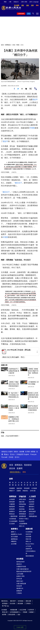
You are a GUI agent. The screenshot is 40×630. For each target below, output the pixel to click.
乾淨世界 (31, 609)
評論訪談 (22, 496)
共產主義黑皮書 (21, 583)
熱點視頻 (19, 488)
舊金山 (6, 454)
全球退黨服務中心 (15, 612)
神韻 (5, 2)
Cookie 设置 (20, 627)
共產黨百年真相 (21, 566)
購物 (24, 472)
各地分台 (16, 2)
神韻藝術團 (13, 609)
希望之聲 (4, 612)
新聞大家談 (22, 499)
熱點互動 (21, 502)
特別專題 (19, 559)
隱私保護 (28, 601)
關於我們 (13, 601)
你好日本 (28, 534)
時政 (18, 45)
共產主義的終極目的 (22, 569)
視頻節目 (28, 465)
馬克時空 (21, 521)
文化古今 (31, 514)
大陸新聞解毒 (23, 523)
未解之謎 (31, 499)
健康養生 (14, 529)
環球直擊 (12, 502)
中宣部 (32, 128)
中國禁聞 (12, 504)
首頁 (2, 45)
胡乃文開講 (14, 536)
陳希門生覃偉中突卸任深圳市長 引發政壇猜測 (33, 408)
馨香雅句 (31, 506)
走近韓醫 (13, 544)
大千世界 (28, 546)
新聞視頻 (12, 496)
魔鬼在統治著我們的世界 (23, 571)
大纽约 (10, 451)
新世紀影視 (11, 614)
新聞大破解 (22, 511)
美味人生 (28, 541)
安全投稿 (12, 603)
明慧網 (25, 612)
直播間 (19, 468)
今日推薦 (34, 488)
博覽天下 (12, 490)
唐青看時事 (22, 516)
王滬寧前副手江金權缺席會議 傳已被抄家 (13, 371)
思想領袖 (21, 509)
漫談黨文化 (19, 588)
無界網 (4, 614)
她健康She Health (16, 534)
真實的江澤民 (20, 576)
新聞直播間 (21, 13)
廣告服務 (20, 603)
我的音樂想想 (30, 556)
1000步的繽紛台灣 (31, 552)
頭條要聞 (12, 488)
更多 (19, 614)
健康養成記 (14, 539)
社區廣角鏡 (12, 518)
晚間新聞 (12, 506)
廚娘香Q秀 (29, 548)
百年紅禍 (19, 578)
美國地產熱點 (33, 516)
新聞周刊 (12, 511)
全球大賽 (32, 490)
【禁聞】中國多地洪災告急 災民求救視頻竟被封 (13, 384)
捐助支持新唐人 (15, 472)
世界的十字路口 (24, 518)
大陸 (13, 45)
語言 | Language (34, 2)
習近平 (35, 100)
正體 (22, 2)
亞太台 (12, 454)
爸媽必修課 (32, 511)
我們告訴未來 (20, 561)
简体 (26, 2)
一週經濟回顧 (13, 516)
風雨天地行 (19, 581)
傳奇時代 (19, 564)
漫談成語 (31, 509)
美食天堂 (28, 539)
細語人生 (21, 526)
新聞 (11, 479)
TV (29, 13)
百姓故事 (19, 586)
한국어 (17, 457)
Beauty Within (30, 544)
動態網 (31, 612)
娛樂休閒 (29, 529)
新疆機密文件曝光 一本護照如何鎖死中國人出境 (13, 419)
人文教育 (32, 496)
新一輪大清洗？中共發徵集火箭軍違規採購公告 (13, 395)
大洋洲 (27, 451)
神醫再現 (13, 541)
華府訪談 (12, 514)
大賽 (10, 2)
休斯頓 (33, 451)
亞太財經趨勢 (13, 521)
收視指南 (20, 601)
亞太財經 (12, 523)
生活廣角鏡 (29, 532)
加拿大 (16, 451)
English (26, 454)
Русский (4, 457)
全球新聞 (12, 499)
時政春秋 (21, 506)
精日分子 (18, 183)
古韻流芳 (31, 504)
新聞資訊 (8, 45)
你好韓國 (28, 536)
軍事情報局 (22, 514)
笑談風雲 (31, 502)
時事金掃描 (22, 504)
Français (33, 454)
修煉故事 (19, 591)
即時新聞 (26, 488)
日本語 (11, 457)
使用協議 (4, 603)
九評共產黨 (19, 574)
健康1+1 (13, 532)
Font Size (30, 88)
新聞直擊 (12, 509)
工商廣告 (19, 593)
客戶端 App (5, 606)
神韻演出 (25, 490)
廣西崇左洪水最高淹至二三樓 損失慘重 (13, 408)
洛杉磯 (21, 451)
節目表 (12, 468)
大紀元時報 (22, 609)
